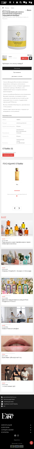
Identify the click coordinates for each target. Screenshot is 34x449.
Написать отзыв (8, 155)
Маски (12, 8)
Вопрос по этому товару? (13, 64)
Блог (3, 217)
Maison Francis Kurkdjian (10, 328)
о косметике (6, 382)
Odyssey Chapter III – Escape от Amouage (16, 271)
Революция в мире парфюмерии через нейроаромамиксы (16, 243)
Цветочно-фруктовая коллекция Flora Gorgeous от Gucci (15, 300)
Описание (17, 68)
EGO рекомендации (8, 353)
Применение (17, 72)
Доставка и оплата (17, 76)
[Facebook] (15, 435)
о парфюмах (6, 238)
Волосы (7, 8)
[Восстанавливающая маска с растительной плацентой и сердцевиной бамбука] (17, 36)
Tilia (17, 184)
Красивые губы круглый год (12, 357)
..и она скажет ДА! (8, 386)
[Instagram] (18, 435)
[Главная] (2, 8)
